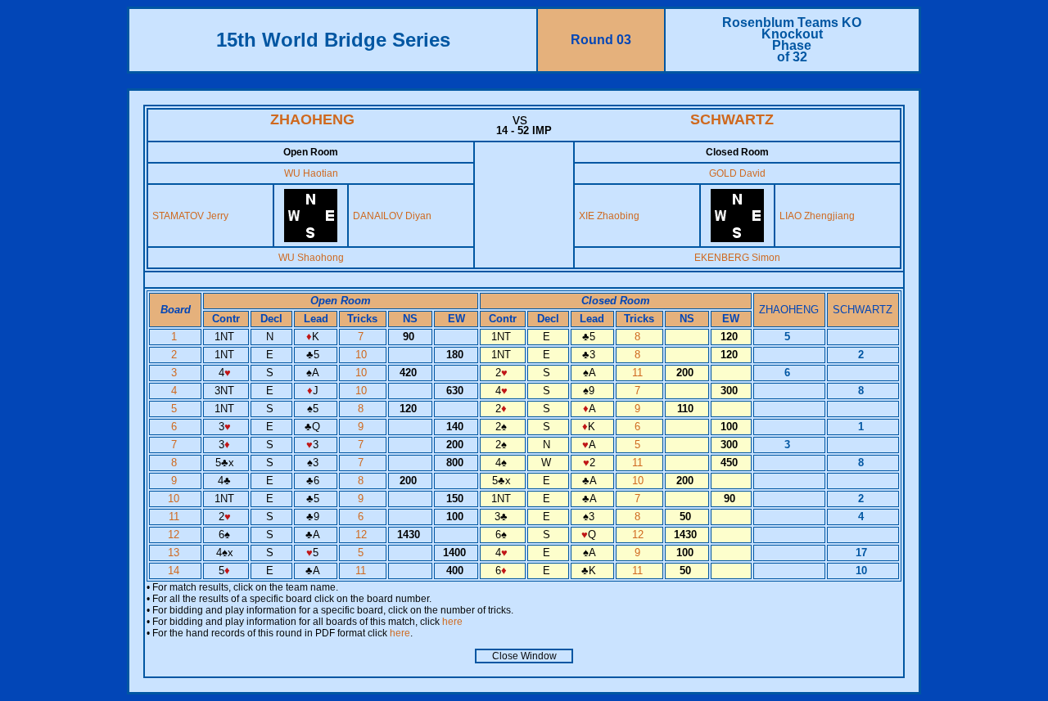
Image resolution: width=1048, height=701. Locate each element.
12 (175, 534)
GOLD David (737, 173)
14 (175, 570)
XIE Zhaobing (609, 216)
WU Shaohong (311, 257)
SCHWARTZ (732, 119)
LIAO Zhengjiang (817, 216)
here (452, 621)
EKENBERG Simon (737, 257)
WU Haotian (311, 173)
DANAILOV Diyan (392, 216)
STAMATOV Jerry (190, 216)
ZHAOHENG (312, 119)
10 (362, 354)
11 (639, 372)
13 (175, 552)
